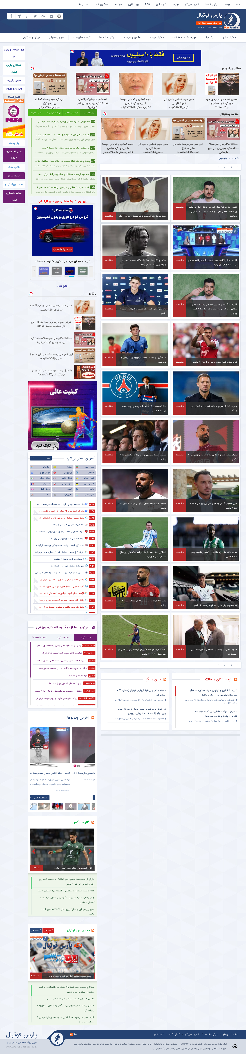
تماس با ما (84, 4)
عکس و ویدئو (132, 37)
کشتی (69, 489)
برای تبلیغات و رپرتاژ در (14, 53)
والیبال (91, 489)
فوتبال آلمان (89, 483)
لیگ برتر (209, 37)
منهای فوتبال (56, 37)
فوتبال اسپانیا (89, 478)
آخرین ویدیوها (78, 717)
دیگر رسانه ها (211, 4)
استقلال (91, 472)
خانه (238, 4)
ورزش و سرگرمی (31, 37)
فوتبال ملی (229, 37)
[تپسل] (72, 51)
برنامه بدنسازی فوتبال (14, 196)
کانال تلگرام (174, 1034)
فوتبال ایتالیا (45, 478)
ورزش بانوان (45, 489)
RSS (147, 4)
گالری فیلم (68, 494)
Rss (75, 1034)
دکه (48, 494)
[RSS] (166, 680)
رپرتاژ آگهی (133, 4)
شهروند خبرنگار (192, 4)
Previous (34, 744)
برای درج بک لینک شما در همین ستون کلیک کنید (62, 201)
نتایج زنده (62, 286)
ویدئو (227, 4)
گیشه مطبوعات (81, 37)
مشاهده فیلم (40, 798)
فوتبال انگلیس (66, 478)
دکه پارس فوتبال (78, 930)
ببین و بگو (153, 679)
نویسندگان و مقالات (184, 37)
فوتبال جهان (156, 37)
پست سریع (14, 176)
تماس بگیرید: (14, 81)
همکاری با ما (102, 4)
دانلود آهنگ (14, 167)
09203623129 (14, 89)
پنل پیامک (14, 143)
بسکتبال (46, 483)
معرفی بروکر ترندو (14, 184)
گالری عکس (89, 494)
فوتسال (69, 467)
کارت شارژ (161, 4)
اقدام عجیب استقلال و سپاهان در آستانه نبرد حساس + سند (65, 891)
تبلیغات (175, 4)
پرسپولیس (68, 472)
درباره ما (118, 4)
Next (90, 744)
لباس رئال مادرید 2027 (13, 155)
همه (48, 458)
